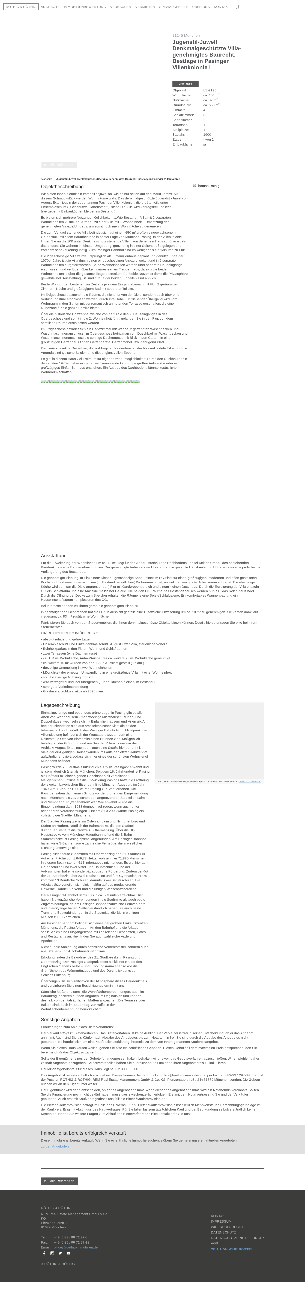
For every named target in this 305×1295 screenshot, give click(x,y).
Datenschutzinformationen (250, 781)
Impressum (221, 1221)
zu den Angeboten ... (56, 1146)
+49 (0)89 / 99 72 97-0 (71, 1237)
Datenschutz (223, 1232)
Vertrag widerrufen (231, 1249)
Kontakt (219, 1216)
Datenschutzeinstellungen (238, 1238)
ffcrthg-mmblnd (76, 1247)
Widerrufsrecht (227, 1227)
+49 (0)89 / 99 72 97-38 (71, 1242)
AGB (214, 1243)
